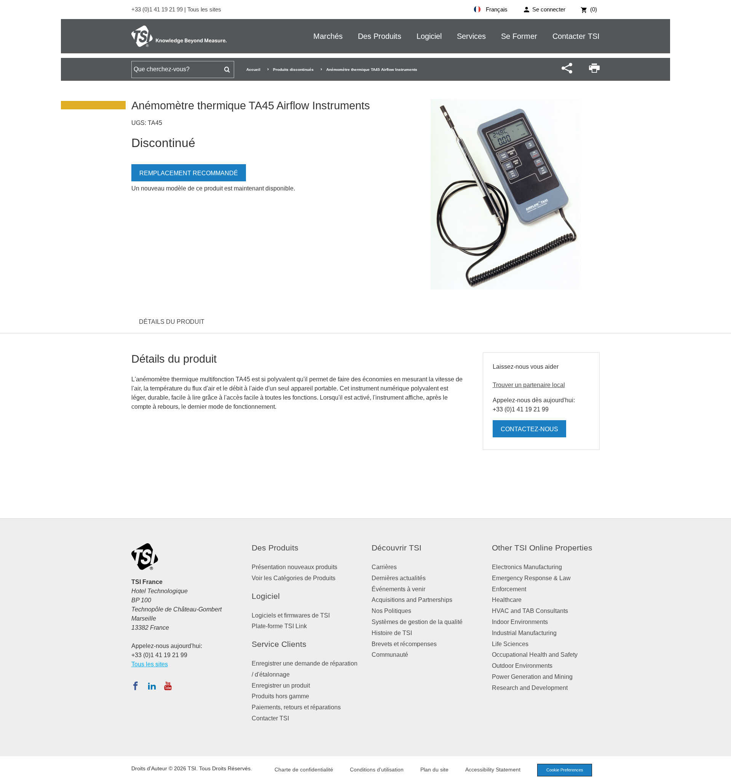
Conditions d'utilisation (377, 769)
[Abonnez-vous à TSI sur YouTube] (167, 686)
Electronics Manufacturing (527, 567)
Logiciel (429, 36)
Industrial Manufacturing (524, 633)
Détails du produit (171, 321)
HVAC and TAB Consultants (530, 611)
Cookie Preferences (564, 770)
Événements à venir (398, 589)
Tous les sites (204, 9)
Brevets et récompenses (404, 644)
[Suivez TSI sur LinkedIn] (152, 686)
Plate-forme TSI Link (279, 626)
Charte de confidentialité (304, 769)
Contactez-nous (529, 429)
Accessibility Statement (492, 769)
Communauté (390, 654)
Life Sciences (510, 644)
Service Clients (279, 644)
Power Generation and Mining (532, 677)
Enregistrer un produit (281, 685)
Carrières (384, 567)
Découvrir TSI (396, 547)
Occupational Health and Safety (535, 654)
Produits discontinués (293, 69)
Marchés (328, 36)
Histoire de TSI (392, 633)
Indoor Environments (520, 622)
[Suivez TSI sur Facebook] (135, 686)
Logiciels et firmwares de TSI (291, 615)
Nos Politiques (391, 611)
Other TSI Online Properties (542, 547)
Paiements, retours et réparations (296, 707)
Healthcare (507, 600)
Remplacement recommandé (188, 173)
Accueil (253, 69)
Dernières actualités (399, 578)
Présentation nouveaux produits (294, 567)
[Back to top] (721, 774)
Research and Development (530, 688)
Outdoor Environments (522, 665)
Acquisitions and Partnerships (412, 600)
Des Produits (379, 36)
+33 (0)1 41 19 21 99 (157, 9)
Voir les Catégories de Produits (293, 578)
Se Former (519, 36)
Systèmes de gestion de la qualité (417, 622)
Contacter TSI (576, 36)
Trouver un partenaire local (529, 385)
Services (471, 36)
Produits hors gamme (280, 696)
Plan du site (434, 769)
